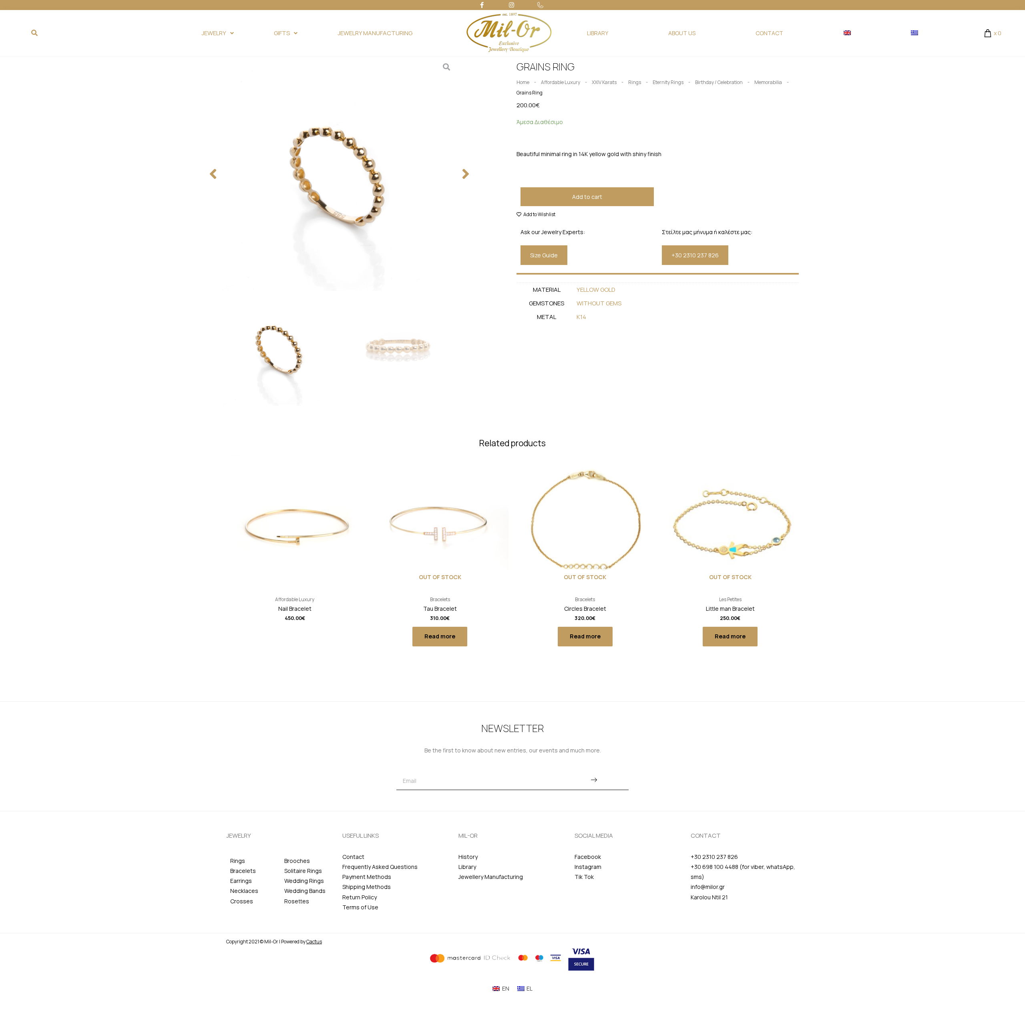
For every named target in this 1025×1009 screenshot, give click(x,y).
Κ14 (581, 317)
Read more (439, 636)
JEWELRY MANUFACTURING (375, 33)
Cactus (314, 941)
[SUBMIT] (594, 780)
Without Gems (599, 303)
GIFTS (282, 33)
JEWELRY (213, 33)
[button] (213, 174)
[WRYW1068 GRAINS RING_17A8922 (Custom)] (339, 174)
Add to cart (587, 197)
